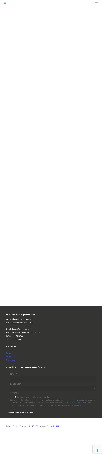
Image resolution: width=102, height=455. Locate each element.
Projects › (10, 356)
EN (37, 426)
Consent (15, 392)
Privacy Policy (76, 405)
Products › (11, 353)
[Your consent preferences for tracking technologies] (97, 450)
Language (15, 383)
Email (13, 373)
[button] (96, 3)
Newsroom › (11, 360)
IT (33, 426)
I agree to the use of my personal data (33, 397)
